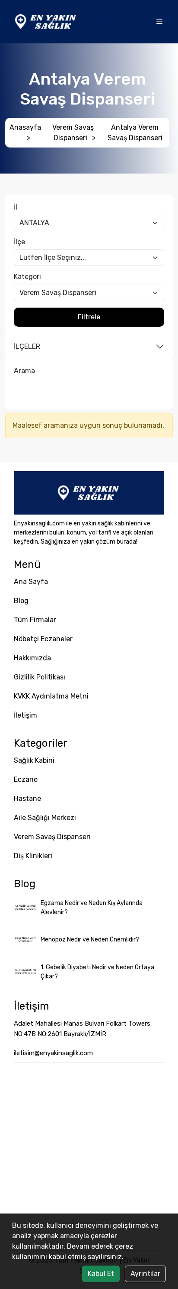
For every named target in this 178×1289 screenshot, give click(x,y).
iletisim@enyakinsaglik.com (53, 1053)
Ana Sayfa (31, 581)
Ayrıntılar (145, 1273)
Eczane (26, 779)
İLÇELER (27, 346)
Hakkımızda (32, 658)
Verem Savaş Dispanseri (73, 132)
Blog (21, 601)
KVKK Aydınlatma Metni (51, 696)
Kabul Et (101, 1273)
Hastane (27, 798)
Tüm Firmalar (35, 620)
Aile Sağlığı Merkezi (45, 817)
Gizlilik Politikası (39, 677)
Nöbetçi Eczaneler (43, 639)
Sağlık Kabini (34, 760)
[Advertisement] (89, 1156)
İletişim (25, 715)
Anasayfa (25, 132)
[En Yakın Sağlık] (46, 21)
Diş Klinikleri (33, 856)
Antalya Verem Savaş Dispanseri (135, 132)
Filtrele (89, 317)
